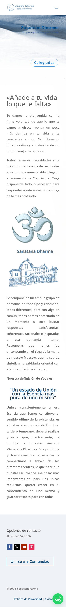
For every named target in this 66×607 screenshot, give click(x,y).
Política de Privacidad (28, 599)
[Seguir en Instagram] (31, 547)
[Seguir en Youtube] (24, 547)
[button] (57, 598)
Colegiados (44, 62)
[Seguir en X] (17, 547)
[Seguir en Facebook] (9, 547)
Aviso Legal (52, 599)
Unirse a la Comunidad (30, 561)
